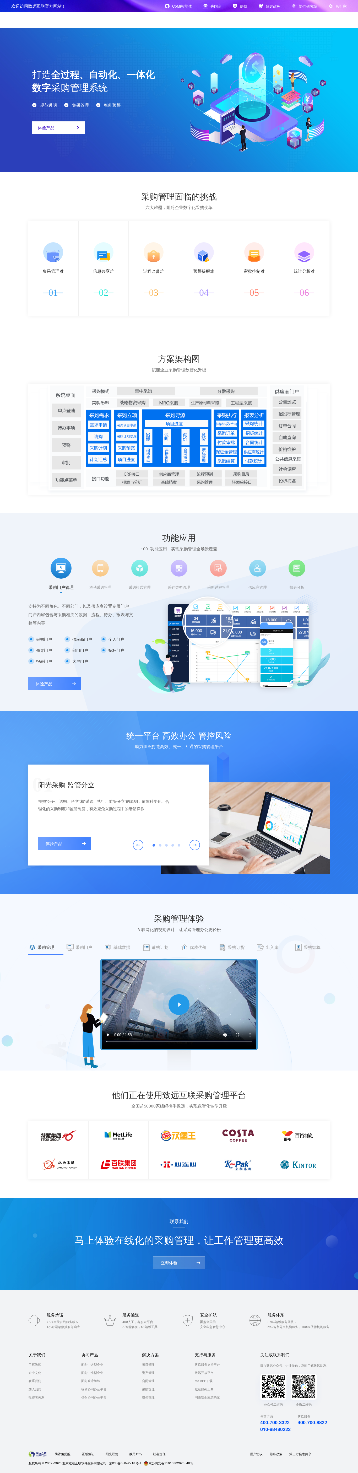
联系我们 (35, 1380)
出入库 (272, 947)
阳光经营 (112, 1454)
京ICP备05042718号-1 (125, 1463)
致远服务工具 (204, 1389)
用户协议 (256, 1454)
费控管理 (148, 1397)
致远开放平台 (204, 1372)
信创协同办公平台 (93, 1397)
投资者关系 (36, 1397)
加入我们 (35, 1389)
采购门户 (83, 947)
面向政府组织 (90, 1380)
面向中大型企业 (92, 1364)
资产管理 (148, 1372)
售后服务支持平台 (207, 1364)
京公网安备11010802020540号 (171, 1463)
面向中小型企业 (92, 1372)
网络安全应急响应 (207, 1397)
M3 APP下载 (204, 1380)
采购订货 (236, 947)
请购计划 (160, 947)
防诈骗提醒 (62, 1454)
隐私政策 (276, 1454)
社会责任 (159, 1454)
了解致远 (35, 1364)
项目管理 (148, 1364)
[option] (61, 576)
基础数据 (121, 947)
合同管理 (148, 1380)
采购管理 (45, 947)
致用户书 (135, 1454)
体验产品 (46, 128)
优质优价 (198, 947)
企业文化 (35, 1372)
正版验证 (88, 1454)
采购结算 (312, 947)
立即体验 (169, 1263)
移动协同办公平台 (93, 1389)
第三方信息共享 (300, 1454)
